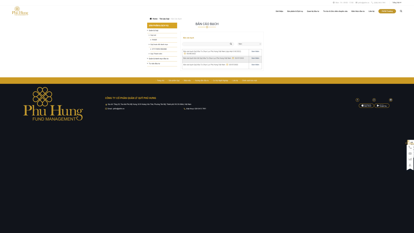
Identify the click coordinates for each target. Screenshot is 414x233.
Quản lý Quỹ (153, 30)
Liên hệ (371, 11)
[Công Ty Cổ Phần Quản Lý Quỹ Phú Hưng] (20, 10)
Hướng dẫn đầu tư (202, 81)
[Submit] (232, 44)
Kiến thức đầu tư (358, 11)
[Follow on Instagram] (374, 100)
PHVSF (154, 40)
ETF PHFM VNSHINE (159, 49)
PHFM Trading (387, 11)
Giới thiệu (279, 11)
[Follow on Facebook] (357, 100)
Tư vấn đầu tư (154, 64)
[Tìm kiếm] (401, 10)
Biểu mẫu (187, 81)
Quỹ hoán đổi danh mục (159, 44)
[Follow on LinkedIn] (390, 100)
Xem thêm (255, 51)
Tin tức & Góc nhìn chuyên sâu (335, 11)
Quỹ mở (153, 35)
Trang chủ (160, 81)
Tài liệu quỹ (164, 19)
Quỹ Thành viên (156, 54)
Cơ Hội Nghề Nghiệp (220, 81)
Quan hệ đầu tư (313, 11)
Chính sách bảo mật (249, 81)
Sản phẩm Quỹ (174, 81)
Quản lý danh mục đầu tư (159, 59)
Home (155, 19)
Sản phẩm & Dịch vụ (295, 11)
